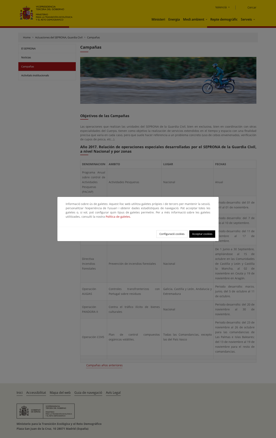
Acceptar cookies (202, 234)
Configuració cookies (171, 234)
